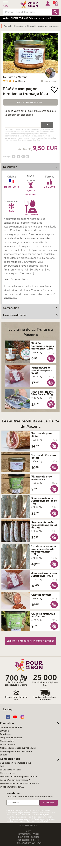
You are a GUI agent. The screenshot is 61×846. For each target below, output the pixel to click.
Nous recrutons (7, 773)
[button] (30, 102)
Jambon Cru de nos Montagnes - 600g (41, 370)
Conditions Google (14, 813)
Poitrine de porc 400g (41, 435)
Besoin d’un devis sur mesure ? (15, 780)
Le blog (3, 755)
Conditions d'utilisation (29, 132)
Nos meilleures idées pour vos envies (18, 748)
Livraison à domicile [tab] (15, 315)
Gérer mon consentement (29, 843)
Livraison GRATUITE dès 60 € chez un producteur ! (26, 18)
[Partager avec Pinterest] (23, 156)
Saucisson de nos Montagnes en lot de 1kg (44, 501)
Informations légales (29, 834)
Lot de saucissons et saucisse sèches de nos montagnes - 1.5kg (43, 550)
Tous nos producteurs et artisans (16, 751)
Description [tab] (10, 166)
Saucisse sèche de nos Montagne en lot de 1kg (44, 525)
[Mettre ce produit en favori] (54, 90)
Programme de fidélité (11, 738)
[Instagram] (22, 716)
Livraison (4, 731)
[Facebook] (8, 716)
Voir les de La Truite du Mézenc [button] (30, 641)
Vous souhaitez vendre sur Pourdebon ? (19, 783)
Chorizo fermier (41, 594)
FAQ (2, 766)
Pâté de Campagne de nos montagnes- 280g (42, 346)
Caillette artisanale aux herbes (43, 615)
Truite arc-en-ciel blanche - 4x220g (42, 393)
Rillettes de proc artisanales (41, 478)
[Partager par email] (27, 156)
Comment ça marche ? (11, 727)
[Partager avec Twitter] (13, 156)
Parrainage (5, 734)
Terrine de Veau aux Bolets (43, 456)
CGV (29, 828)
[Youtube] (15, 716)
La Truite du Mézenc (15, 77)
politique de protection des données (25, 140)
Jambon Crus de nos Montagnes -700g (44, 574)
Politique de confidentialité (38, 821)
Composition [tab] (11, 307)
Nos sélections (7, 741)
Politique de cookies (28, 837)
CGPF (28, 831)
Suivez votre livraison (10, 770)
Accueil (7, 26)
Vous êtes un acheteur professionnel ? (18, 776)
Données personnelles (28, 840)
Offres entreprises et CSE (12, 787)
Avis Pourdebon (7, 744)
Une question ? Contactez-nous (15, 763)
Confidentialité (42, 811)
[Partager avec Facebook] (18, 156)
